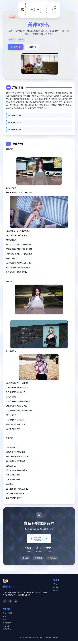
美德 (4, 619)
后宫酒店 (6, 626)
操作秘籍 (56, 587)
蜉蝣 (4, 616)
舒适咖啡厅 (7, 623)
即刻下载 (56, 590)
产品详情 (56, 584)
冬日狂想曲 (7, 629)
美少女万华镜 (7, 613)
